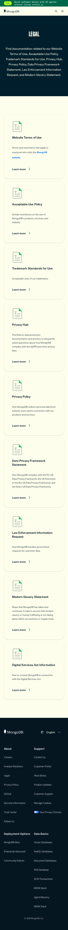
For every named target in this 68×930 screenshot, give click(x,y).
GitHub (7, 793)
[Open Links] (62, 11)
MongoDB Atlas (12, 842)
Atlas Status (40, 775)
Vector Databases (43, 842)
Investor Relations (13, 766)
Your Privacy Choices (50, 812)
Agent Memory (41, 897)
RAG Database (41, 869)
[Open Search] (56, 11)
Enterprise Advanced (14, 851)
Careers (8, 757)
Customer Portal (42, 766)
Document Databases (45, 860)
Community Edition (14, 860)
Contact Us (39, 757)
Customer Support (43, 793)
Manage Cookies (42, 803)
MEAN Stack (40, 906)
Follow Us (9, 821)
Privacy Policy (11, 784)
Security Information (14, 803)
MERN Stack (40, 888)
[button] (34, 147)
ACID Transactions (43, 878)
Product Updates (42, 784)
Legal (7, 775)
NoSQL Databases (43, 851)
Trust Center (10, 812)
